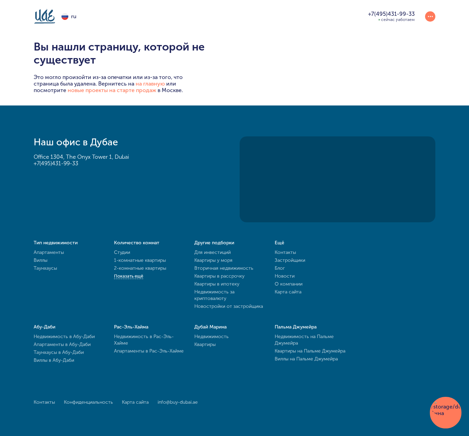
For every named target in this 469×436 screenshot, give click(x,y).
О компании (288, 284)
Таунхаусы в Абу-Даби (59, 352)
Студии (122, 252)
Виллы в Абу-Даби (54, 360)
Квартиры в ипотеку (216, 284)
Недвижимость (211, 336)
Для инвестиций (212, 252)
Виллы (40, 260)
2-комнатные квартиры (140, 268)
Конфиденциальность (88, 402)
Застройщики (290, 260)
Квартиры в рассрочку (219, 276)
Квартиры (205, 344)
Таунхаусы (45, 268)
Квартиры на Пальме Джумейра (310, 351)
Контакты (285, 252)
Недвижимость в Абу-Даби (64, 336)
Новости (285, 276)
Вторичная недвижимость (223, 268)
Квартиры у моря (213, 260)
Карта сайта (288, 292)
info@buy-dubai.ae (178, 402)
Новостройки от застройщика (228, 306)
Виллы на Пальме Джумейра (306, 359)
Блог (280, 268)
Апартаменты (49, 252)
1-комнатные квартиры (140, 260)
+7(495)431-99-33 (56, 163)
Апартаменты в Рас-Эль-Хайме (149, 351)
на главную (150, 83)
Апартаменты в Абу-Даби (62, 344)
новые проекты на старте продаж (112, 90)
